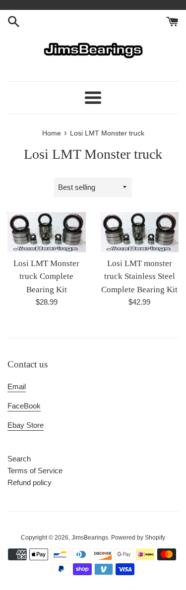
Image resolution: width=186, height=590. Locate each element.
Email (16, 386)
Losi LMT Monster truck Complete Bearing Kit (46, 276)
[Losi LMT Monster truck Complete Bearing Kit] (46, 232)
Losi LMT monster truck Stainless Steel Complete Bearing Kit (139, 276)
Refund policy (29, 482)
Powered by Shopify (138, 537)
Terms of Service (34, 470)
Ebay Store (25, 425)
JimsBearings (89, 537)
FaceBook (24, 406)
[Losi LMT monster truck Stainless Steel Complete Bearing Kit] (140, 232)
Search (19, 458)
